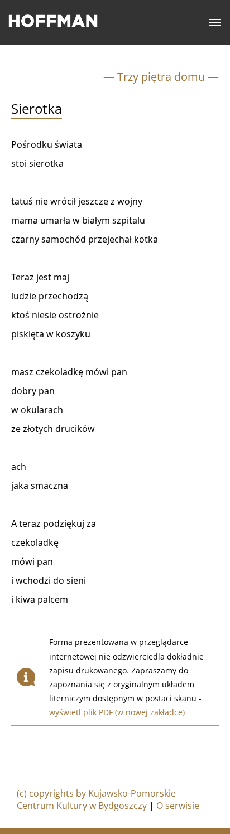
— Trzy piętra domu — (161, 76)
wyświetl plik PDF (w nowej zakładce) (117, 712)
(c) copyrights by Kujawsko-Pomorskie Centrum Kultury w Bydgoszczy (96, 799)
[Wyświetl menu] (215, 22)
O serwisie (177, 805)
